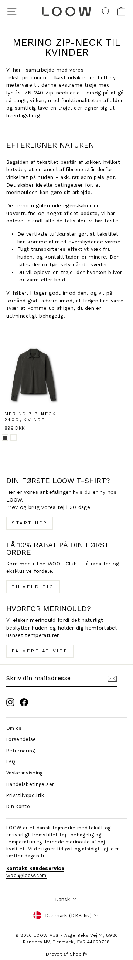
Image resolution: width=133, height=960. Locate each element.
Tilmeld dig (33, 586)
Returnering (20, 750)
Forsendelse (21, 739)
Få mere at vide (40, 651)
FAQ (10, 762)
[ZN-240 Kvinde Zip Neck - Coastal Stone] (13, 437)
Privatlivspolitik (25, 795)
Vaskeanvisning (24, 773)
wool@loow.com (26, 875)
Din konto (18, 806)
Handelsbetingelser (30, 784)
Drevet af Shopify (66, 954)
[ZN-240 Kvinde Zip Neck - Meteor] (5, 437)
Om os (14, 728)
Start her (29, 523)
